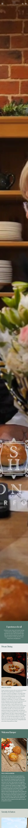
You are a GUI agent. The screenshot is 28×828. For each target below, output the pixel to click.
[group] (14, 669)
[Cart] (26, 3)
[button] (2, 4)
